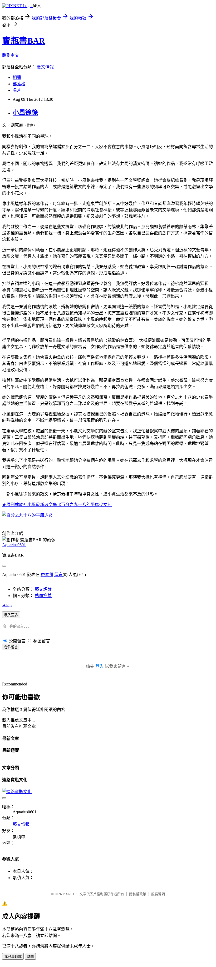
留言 (58, 574)
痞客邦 (47, 574)
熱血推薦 (43, 595)
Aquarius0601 (14, 545)
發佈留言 (11, 647)
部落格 (19, 84)
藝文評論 (43, 589)
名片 (17, 90)
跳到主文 (10, 55)
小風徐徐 (25, 112)
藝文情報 (45, 67)
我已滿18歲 (13, 957)
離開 (30, 957)
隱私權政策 (137, 894)
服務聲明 (158, 894)
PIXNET (69, 894)
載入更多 (11, 615)
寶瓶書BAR (23, 41)
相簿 (17, 77)
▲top (7, 605)
